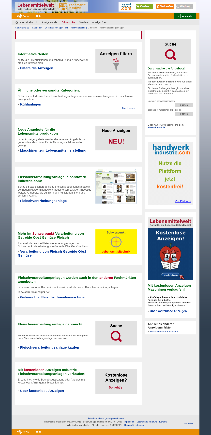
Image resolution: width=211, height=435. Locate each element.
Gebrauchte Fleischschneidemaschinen (53, 297)
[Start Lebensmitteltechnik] (51, 7)
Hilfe (38, 16)
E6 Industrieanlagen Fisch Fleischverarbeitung (66, 28)
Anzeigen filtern (99, 22)
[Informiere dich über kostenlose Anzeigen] (170, 248)
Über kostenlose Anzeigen (168, 311)
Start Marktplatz (22, 28)
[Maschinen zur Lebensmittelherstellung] (116, 136)
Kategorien (37, 28)
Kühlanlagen (30, 104)
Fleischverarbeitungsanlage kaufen (49, 347)
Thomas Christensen (134, 425)
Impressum (129, 422)
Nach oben (128, 108)
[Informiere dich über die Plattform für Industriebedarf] (170, 172)
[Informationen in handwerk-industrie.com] (157, 6)
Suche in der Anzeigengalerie (161, 101)
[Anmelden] (185, 16)
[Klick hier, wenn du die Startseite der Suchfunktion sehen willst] (170, 49)
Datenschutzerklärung (146, 422)
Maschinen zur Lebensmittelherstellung (53, 150)
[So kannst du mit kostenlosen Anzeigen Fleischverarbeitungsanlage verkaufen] (116, 379)
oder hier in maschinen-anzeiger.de (164, 110)
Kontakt (163, 422)
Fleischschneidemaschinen (164, 331)
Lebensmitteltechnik (28, 22)
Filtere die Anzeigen (36, 68)
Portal (26, 16)
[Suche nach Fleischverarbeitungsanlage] (116, 331)
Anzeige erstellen (50, 22)
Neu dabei (84, 22)
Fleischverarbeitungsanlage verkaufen (106, 418)
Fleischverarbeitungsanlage (43, 201)
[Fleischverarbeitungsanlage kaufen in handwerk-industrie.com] (116, 186)
